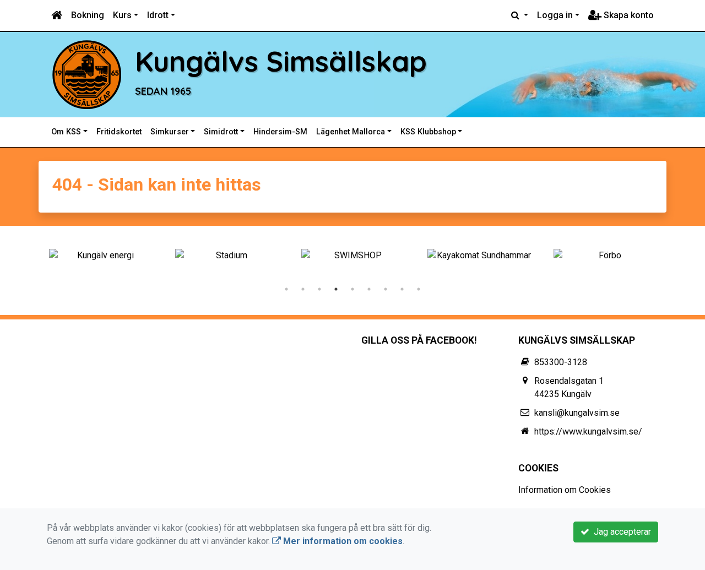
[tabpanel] (101, 255)
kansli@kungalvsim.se (577, 413)
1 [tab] (286, 289)
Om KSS (66, 132)
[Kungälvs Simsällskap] (86, 74)
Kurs (122, 15)
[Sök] (520, 15)
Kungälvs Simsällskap (281, 61)
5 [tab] (352, 289)
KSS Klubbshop (428, 132)
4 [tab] (335, 289)
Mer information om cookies (342, 541)
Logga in (555, 15)
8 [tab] (402, 289)
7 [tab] (385, 289)
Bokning (87, 15)
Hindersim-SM (280, 132)
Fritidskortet (119, 132)
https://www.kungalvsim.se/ (588, 431)
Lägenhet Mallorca (350, 132)
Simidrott (221, 132)
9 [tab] (418, 289)
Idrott (158, 15)
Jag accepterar (620, 531)
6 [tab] (369, 289)
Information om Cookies (564, 490)
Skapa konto (627, 15)
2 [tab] (302, 289)
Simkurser (169, 132)
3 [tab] (319, 289)
